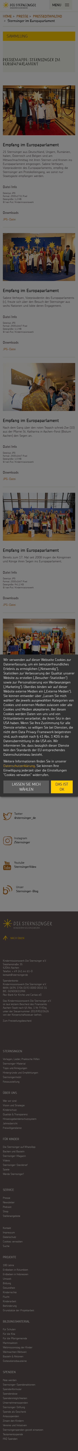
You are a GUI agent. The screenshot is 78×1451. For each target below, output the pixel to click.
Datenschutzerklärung (19, 766)
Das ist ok (61, 787)
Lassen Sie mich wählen (26, 787)
